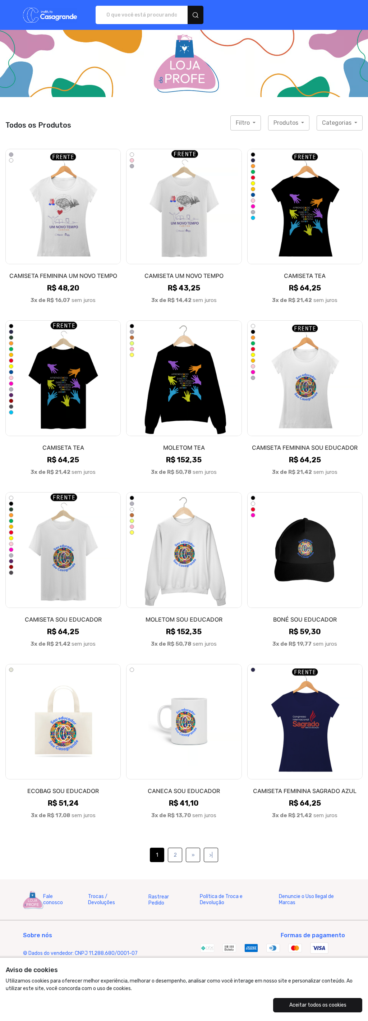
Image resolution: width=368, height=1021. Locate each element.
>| (211, 855)
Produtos (286, 122)
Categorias (337, 122)
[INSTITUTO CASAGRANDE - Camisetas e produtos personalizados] (50, 15)
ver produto (63, 206)
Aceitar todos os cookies (317, 1005)
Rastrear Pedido (158, 900)
